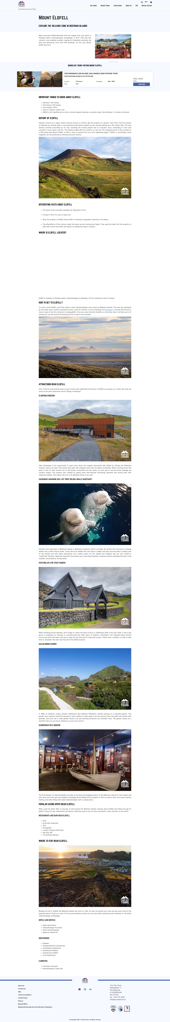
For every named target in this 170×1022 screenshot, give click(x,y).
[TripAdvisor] (90, 989)
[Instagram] (85, 989)
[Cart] (142, 2)
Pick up (20, 1001)
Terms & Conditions (24, 995)
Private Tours (105, 5)
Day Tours (93, 5)
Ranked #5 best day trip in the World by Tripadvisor (35, 1007)
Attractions (118, 5)
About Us (129, 5)
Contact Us (22, 989)
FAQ (136, 5)
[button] (146, 1)
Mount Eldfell (32, 9)
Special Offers (147, 5)
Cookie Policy (22, 998)
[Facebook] (79, 989)
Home (19, 9)
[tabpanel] (113, 46)
